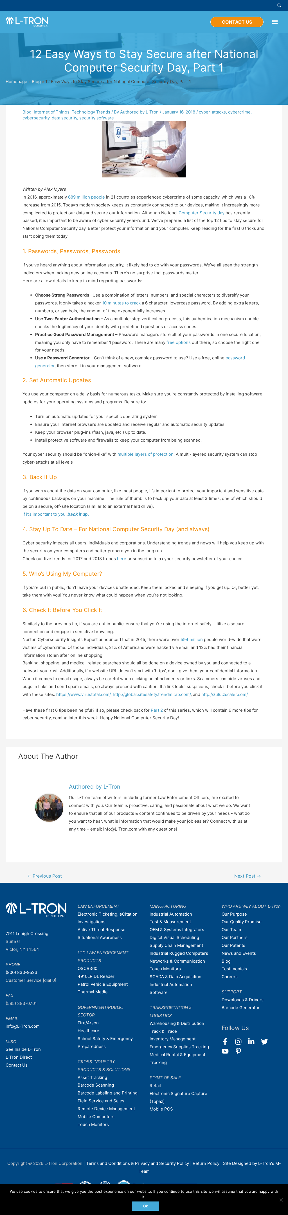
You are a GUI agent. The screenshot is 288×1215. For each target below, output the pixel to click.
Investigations (91, 921)
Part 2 (157, 710)
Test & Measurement (170, 921)
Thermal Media (92, 991)
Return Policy (206, 1163)
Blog (36, 81)
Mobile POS (161, 1109)
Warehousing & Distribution (177, 1023)
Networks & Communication (177, 961)
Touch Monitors (93, 1124)
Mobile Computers (96, 1116)
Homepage (16, 81)
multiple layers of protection (146, 454)
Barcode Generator (241, 1007)
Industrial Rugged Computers (179, 953)
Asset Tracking (92, 1077)
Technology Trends (91, 112)
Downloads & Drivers (243, 999)
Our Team (231, 929)
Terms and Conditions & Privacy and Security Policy (137, 1163)
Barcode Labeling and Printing (108, 1093)
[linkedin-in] (254, 1041)
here (121, 558)
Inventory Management (172, 1039)
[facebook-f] (228, 1041)
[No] (281, 1200)
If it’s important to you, (55, 514)
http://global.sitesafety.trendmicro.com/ (152, 694)
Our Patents (233, 945)
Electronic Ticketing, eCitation (108, 914)
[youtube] (228, 1051)
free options (178, 342)
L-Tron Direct (19, 1057)
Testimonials (234, 968)
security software (96, 118)
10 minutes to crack (121, 303)
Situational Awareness (100, 937)
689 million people (86, 197)
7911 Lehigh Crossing (27, 933)
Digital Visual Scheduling (174, 937)
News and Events (239, 953)
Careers (230, 976)
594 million (192, 639)
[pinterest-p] (239, 1051)
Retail (155, 1085)
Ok (145, 1206)
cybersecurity (36, 118)
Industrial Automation (171, 914)
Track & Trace (163, 1031)
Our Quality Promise (242, 921)
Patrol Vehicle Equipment (103, 984)
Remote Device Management (106, 1108)
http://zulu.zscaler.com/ (224, 694)
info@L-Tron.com (23, 1026)
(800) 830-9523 (21, 972)
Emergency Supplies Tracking (179, 1046)
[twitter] (267, 1041)
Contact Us (17, 1065)
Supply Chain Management (176, 945)
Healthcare (88, 1030)
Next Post (247, 876)
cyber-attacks (212, 112)
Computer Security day (201, 212)
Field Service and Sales (101, 1100)
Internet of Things (51, 112)
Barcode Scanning (96, 1085)
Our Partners (235, 937)
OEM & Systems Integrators (177, 929)
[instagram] (241, 1041)
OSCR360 (87, 968)
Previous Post (44, 876)
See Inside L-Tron (23, 1049)
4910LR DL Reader (96, 976)
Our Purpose (234, 914)
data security (64, 118)
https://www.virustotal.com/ (83, 694)
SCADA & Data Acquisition (175, 976)
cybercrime (239, 112)
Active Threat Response (101, 929)
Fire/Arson (88, 1022)
